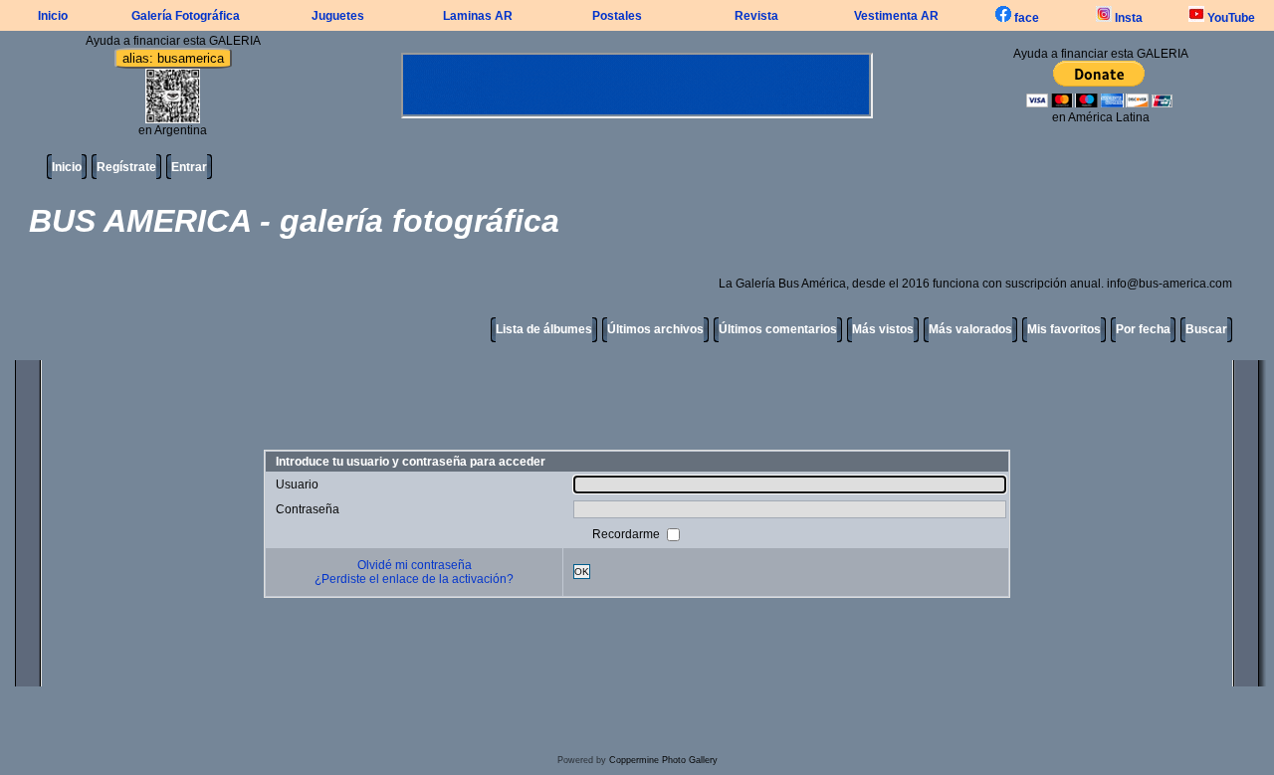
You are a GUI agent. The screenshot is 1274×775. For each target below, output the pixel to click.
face (1025, 18)
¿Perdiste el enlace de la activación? (414, 579)
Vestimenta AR (896, 16)
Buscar (1206, 329)
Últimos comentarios (778, 329)
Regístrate (126, 167)
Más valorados (970, 329)
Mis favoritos (1064, 329)
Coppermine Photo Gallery (663, 760)
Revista (756, 16)
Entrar (189, 167)
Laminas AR (478, 16)
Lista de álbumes (544, 329)
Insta (1127, 18)
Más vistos (883, 329)
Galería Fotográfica (185, 16)
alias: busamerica (173, 58)
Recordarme (627, 533)
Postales (617, 16)
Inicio (53, 16)
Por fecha (1143, 329)
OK (581, 571)
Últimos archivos (655, 329)
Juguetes (338, 16)
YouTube (1229, 18)
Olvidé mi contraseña (414, 565)
